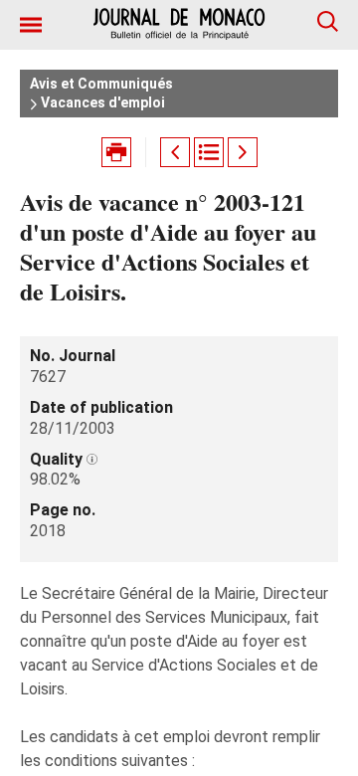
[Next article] (243, 152)
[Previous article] (175, 152)
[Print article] (116, 152)
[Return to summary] (209, 152)
